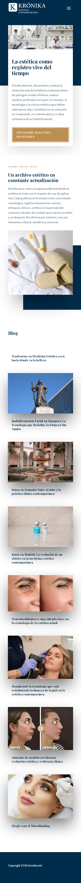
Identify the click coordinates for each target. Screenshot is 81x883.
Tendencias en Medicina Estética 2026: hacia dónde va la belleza (38, 358)
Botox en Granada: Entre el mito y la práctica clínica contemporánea (36, 492)
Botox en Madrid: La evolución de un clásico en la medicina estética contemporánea (37, 558)
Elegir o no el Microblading (31, 826)
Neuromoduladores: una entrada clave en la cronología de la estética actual (40, 621)
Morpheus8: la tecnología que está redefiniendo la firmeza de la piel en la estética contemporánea (38, 690)
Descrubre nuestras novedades (34, 134)
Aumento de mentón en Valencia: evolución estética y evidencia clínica (37, 759)
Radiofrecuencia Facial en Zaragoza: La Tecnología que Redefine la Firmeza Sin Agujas (39, 425)
